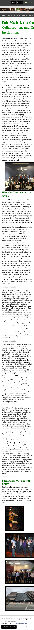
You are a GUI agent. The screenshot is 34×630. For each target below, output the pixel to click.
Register (19, 3)
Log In (13, 3)
